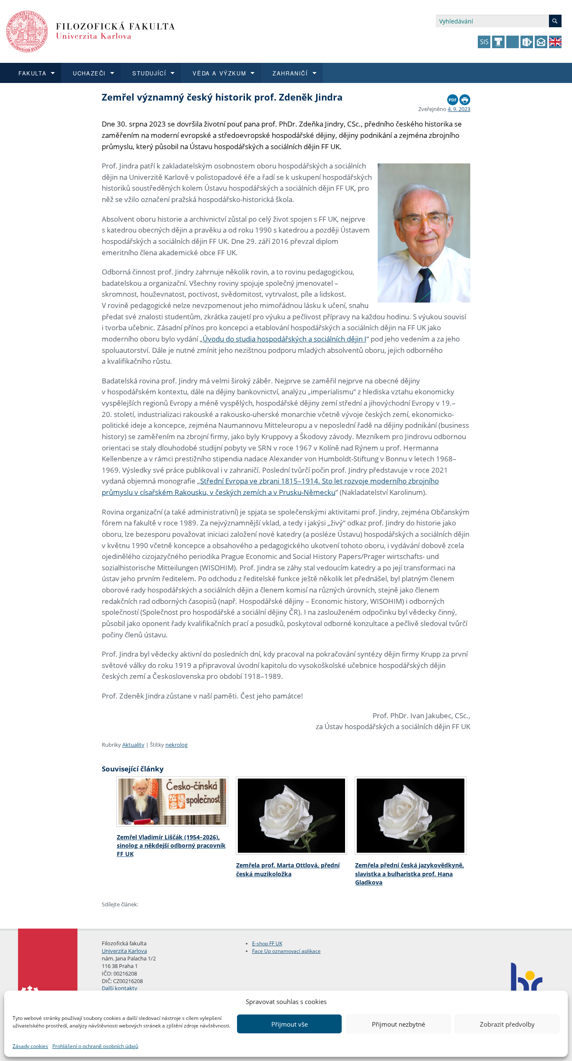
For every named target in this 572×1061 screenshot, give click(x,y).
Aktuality (133, 744)
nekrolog (176, 744)
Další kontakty (119, 988)
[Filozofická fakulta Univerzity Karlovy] (90, 31)
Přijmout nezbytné (398, 1024)
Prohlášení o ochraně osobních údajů (95, 1046)
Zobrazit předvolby (507, 1024)
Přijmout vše (289, 1024)
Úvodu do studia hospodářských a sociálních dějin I (284, 339)
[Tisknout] (464, 97)
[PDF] (452, 97)
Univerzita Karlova (124, 951)
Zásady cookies (30, 1046)
